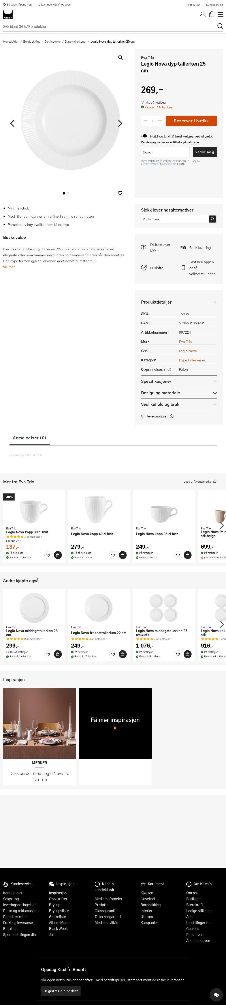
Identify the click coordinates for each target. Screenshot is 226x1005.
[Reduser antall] (145, 120)
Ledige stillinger (199, 910)
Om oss (192, 892)
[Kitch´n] (8, 14)
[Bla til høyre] (119, 123)
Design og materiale (160, 392)
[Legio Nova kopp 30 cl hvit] (34, 508)
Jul (51, 934)
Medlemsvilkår (106, 922)
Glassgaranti (105, 910)
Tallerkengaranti (108, 916)
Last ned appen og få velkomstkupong (202, 267)
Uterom (147, 916)
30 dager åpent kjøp (19, 4)
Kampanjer (149, 922)
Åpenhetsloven (198, 940)
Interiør (147, 910)
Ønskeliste (57, 916)
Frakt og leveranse (18, 922)
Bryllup (54, 904)
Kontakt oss (12, 892)
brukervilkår (170, 163)
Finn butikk (193, 5)
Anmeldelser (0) (30, 437)
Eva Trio (147, 57)
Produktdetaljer (156, 302)
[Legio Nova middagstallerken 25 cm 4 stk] (164, 607)
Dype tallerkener (76, 41)
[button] (120, 193)
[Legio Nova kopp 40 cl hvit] (99, 508)
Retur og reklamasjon (20, 910)
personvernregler (150, 163)
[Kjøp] (58, 555)
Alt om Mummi (60, 922)
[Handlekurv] (212, 14)
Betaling (10, 928)
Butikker (193, 898)
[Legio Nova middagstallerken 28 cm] (34, 607)
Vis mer (9, 266)
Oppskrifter (58, 898)
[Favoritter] (48, 555)
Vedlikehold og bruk (160, 404)
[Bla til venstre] (12, 123)
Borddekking (32, 41)
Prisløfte (156, 267)
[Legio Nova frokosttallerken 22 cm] (99, 607)
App (189, 916)
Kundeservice (214, 5)
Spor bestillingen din (19, 934)
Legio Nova (188, 350)
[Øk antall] (160, 120)
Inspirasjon (58, 892)
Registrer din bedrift (61, 990)
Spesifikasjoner (156, 381)
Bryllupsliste (59, 910)
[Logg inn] (203, 14)
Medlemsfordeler (108, 898)
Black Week (58, 928)
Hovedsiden (11, 41)
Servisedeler (53, 41)
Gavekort (148, 898)
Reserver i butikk (191, 120)
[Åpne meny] (220, 14)
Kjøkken (147, 892)
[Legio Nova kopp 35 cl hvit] (164, 508)
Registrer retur (15, 916)
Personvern (195, 934)
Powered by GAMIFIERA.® (26, 455)
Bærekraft (194, 904)
